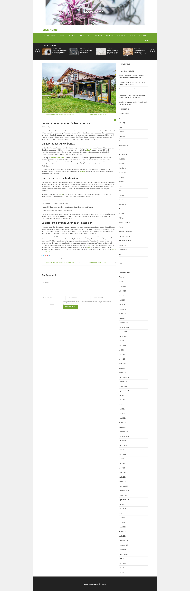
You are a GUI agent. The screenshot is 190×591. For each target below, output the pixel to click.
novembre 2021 (124, 545)
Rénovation (71, 35)
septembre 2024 (124, 391)
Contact (104, 584)
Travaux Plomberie (125, 272)
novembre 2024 (124, 382)
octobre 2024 (123, 386)
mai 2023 (122, 463)
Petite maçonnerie (125, 222)
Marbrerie (122, 200)
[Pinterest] (47, 256)
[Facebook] (42, 256)
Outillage (121, 213)
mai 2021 (122, 572)
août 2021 (122, 559)
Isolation (121, 182)
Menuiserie (132, 35)
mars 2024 (122, 418)
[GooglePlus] (46, 256)
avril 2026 (122, 304)
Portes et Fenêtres (50, 35)
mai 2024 (122, 409)
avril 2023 (122, 468)
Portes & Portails (124, 236)
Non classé (122, 209)
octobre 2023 (123, 441)
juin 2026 (121, 295)
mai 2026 (122, 300)
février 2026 (122, 314)
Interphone (122, 177)
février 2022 (122, 531)
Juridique (121, 195)
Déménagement (124, 145)
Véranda (121, 277)
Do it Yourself (123, 154)
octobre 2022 (123, 495)
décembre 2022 (124, 486)
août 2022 (122, 504)
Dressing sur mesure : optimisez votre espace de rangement (133, 90)
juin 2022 (121, 513)
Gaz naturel (122, 172)
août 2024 (122, 395)
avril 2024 (122, 413)
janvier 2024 (122, 427)
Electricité (142, 35)
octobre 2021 (123, 549)
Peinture (121, 218)
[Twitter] (44, 256)
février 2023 (122, 477)
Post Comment (70, 307)
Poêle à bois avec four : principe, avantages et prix (60, 114)
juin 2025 (121, 350)
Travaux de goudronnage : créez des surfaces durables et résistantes (133, 83)
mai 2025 (122, 354)
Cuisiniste (122, 136)
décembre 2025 (124, 323)
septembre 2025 (124, 336)
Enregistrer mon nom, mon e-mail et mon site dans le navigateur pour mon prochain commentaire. (87, 303)
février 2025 (122, 368)
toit (89, 247)
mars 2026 (122, 309)
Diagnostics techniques (126, 150)
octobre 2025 (123, 332)
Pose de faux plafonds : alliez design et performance (86, 52)
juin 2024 (121, 404)
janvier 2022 (122, 536)
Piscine (62, 35)
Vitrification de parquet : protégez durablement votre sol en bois (59, 52)
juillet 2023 (122, 454)
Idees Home (50, 29)
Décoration (98, 35)
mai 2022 (122, 518)
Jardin (89, 35)
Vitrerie (121, 281)
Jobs (120, 191)
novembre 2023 (124, 436)
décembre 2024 (124, 377)
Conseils (121, 132)
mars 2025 (122, 363)
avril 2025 (122, 359)
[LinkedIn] (49, 256)
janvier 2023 (122, 481)
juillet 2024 (122, 400)
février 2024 (122, 422)
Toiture (81, 35)
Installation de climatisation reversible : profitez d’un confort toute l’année (131, 76)
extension (44, 259)
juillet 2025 (122, 345)
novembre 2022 (124, 490)
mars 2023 (122, 472)
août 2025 (122, 341)
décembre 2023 (124, 431)
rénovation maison (52, 259)
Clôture (121, 127)
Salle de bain (121, 35)
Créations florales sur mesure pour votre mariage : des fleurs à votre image (132, 96)
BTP (120, 118)
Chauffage (109, 35)
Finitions (121, 163)
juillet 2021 (122, 563)
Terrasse (122, 259)
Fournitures (122, 168)
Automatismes (124, 113)
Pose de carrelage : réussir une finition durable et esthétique (113, 52)
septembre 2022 (124, 500)
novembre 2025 (124, 327)
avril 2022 (122, 522)
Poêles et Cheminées (125, 231)
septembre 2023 (124, 445)
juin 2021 (121, 568)
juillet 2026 (122, 291)
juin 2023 (121, 459)
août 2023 (122, 450)
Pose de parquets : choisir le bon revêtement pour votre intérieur (135, 53)
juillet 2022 (122, 509)
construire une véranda (58, 158)
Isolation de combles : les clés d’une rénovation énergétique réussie (133, 103)
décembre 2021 (124, 540)
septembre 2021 (124, 554)
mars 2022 (122, 527)
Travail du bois (123, 268)
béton (61, 194)
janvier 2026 (122, 318)
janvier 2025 (122, 373)
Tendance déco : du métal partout (97, 114)
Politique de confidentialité (91, 584)
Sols (120, 254)
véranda (88, 150)
